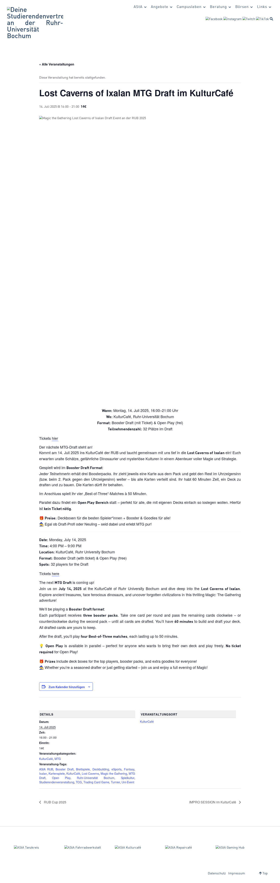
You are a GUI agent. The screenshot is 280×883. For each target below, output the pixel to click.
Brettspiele (83, 769)
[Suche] (271, 18)
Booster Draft (65, 769)
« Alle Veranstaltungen (56, 64)
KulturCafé (46, 759)
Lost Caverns (90, 773)
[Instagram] (232, 19)
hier (55, 438)
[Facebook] (214, 19)
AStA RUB (46, 769)
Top (265, 873)
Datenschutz (217, 873)
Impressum (236, 873)
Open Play (61, 778)
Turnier (115, 782)
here (55, 573)
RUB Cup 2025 (54, 802)
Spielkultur (127, 778)
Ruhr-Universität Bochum (95, 778)
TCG (79, 782)
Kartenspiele (57, 773)
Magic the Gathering (114, 773)
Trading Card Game (96, 782)
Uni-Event (128, 782)
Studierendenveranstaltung (56, 782)
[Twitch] (248, 19)
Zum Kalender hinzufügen (67, 687)
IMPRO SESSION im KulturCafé (213, 802)
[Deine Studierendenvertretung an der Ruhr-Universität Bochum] (35, 23)
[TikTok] (262, 19)
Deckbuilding (100, 769)
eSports (117, 769)
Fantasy (129, 769)
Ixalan (43, 773)
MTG (58, 759)
